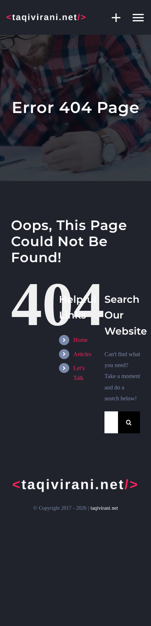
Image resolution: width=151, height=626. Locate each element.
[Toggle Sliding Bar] (113, 17)
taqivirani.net (104, 508)
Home (80, 340)
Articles (82, 354)
